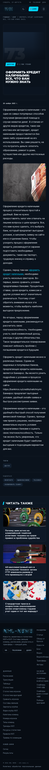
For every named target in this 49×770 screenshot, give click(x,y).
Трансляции (8, 680)
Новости (40, 645)
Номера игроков (10, 718)
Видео (39, 653)
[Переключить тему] (23, 9)
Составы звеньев (10, 703)
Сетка (5, 749)
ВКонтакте (9, 480)
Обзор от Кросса (41, 640)
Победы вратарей (41, 701)
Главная (6, 17)
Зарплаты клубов (10, 707)
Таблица (6, 684)
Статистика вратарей (12, 695)
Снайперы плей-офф (41, 686)
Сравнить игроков (11, 699)
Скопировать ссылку (13, 484)
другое (7, 466)
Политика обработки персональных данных (22, 766)
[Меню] (43, 9)
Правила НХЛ (8, 734)
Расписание (8, 676)
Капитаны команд (10, 715)
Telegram (36, 2)
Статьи (40, 635)
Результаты (8, 753)
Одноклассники (23, 480)
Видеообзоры (43, 657)
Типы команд (8, 722)
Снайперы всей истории (42, 679)
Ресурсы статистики (12, 730)
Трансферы (41, 661)
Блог (14, 17)
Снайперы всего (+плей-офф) (43, 693)
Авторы (40, 665)
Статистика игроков (12, 691)
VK (30, 2)
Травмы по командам (12, 738)
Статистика (8, 688)
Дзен (44, 2)
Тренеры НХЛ (8, 726)
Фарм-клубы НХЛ (10, 711)
